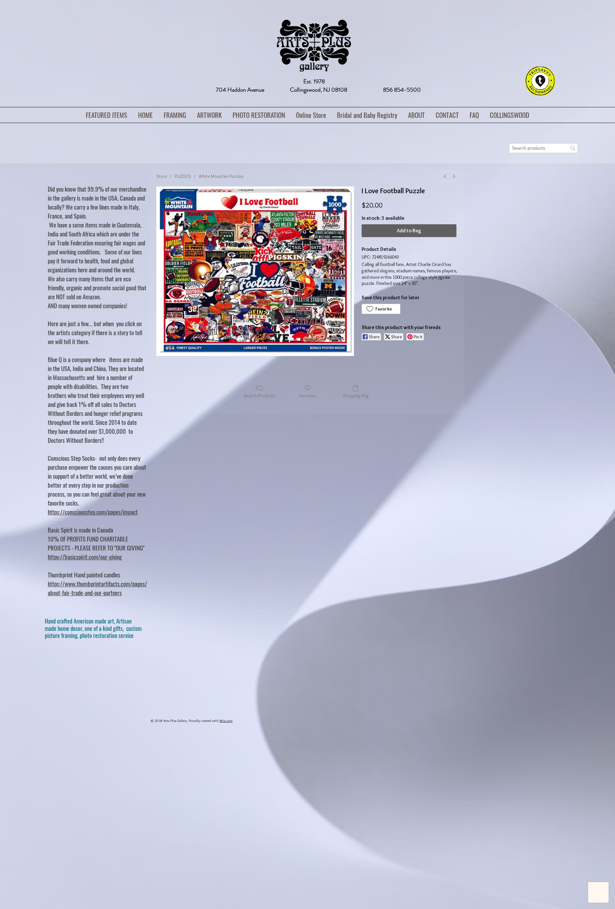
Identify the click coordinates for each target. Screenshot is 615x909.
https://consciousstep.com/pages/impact (93, 511)
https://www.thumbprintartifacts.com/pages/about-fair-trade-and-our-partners (97, 588)
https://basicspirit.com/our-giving (85, 556)
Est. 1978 (314, 81)
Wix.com (226, 720)
